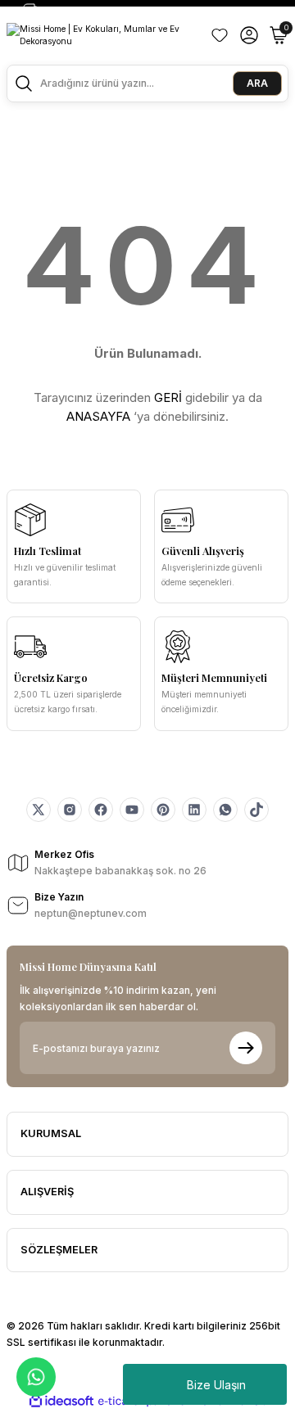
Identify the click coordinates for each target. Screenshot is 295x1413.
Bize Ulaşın (216, 1385)
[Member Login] (249, 35)
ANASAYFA (98, 416)
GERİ (168, 397)
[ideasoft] (61, 1401)
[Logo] (102, 35)
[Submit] (245, 1048)
